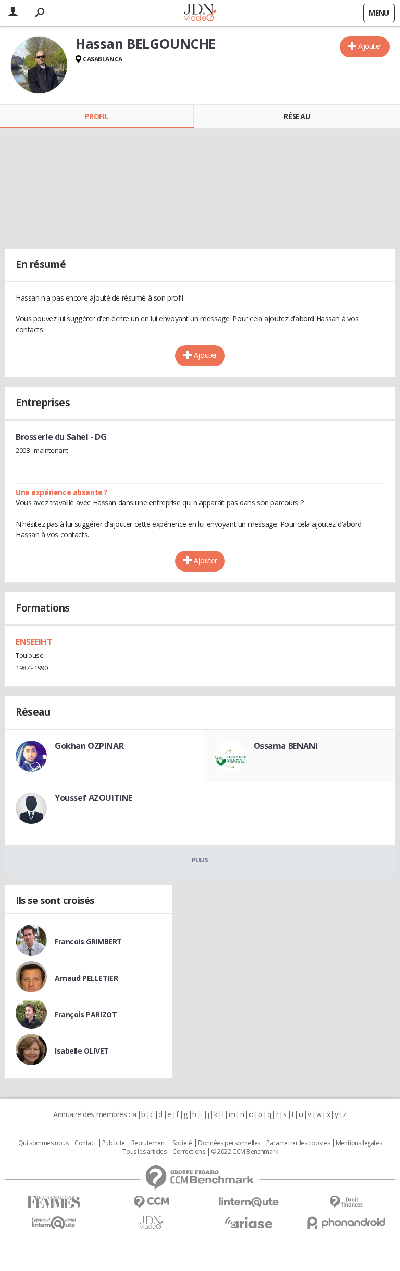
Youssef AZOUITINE (93, 797)
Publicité (113, 1143)
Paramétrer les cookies (298, 1143)
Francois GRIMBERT (88, 941)
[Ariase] (248, 1222)
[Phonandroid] (346, 1222)
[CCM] (151, 1202)
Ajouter (370, 46)
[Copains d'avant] (54, 1222)
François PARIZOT (86, 1014)
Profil (96, 116)
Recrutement (148, 1143)
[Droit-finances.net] (346, 1202)
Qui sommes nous (43, 1143)
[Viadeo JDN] (151, 1222)
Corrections (188, 1152)
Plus (200, 859)
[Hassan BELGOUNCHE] (39, 65)
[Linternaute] (248, 1202)
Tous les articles (144, 1152)
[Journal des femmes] (54, 1202)
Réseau (297, 116)
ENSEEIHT (34, 641)
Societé (182, 1143)
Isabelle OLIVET (82, 1051)
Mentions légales (359, 1143)
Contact (85, 1143)
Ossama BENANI (286, 745)
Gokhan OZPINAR (89, 745)
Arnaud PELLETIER (86, 978)
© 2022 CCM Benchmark (244, 1152)
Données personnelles (229, 1143)
